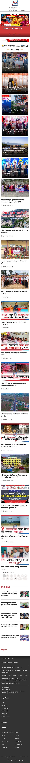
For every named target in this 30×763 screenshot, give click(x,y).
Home (3, 702)
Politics (17, 732)
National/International (8, 732)
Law (3, 744)
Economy (4, 747)
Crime (3, 735)
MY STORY (5, 711)
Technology (5, 741)
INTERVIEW (5, 708)
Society (17, 747)
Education (18, 741)
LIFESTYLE (5, 714)
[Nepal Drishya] (15, 5)
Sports (3, 738)
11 (15, 579)
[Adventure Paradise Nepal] (15, 46)
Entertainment (19, 744)
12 (20, 579)
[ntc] (15, 40)
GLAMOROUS (6, 716)
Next (25, 579)
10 (11, 579)
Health (17, 738)
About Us (4, 705)
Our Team (5, 698)
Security (17, 735)
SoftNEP (26, 757)
